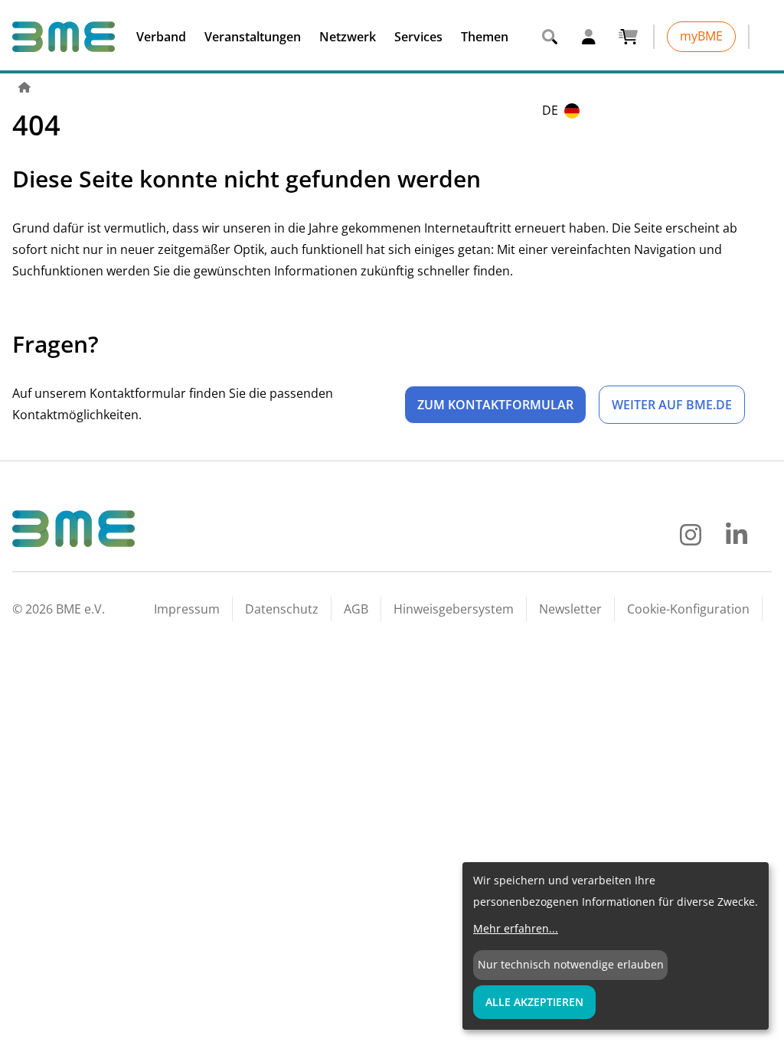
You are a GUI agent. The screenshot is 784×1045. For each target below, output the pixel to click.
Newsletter (570, 609)
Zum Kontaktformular (495, 404)
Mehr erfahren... (515, 928)
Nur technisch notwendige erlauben (571, 964)
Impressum (187, 609)
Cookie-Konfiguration (688, 609)
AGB (356, 609)
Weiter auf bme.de (672, 404)
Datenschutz (281, 609)
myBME (701, 36)
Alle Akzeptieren (534, 1002)
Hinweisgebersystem (454, 609)
